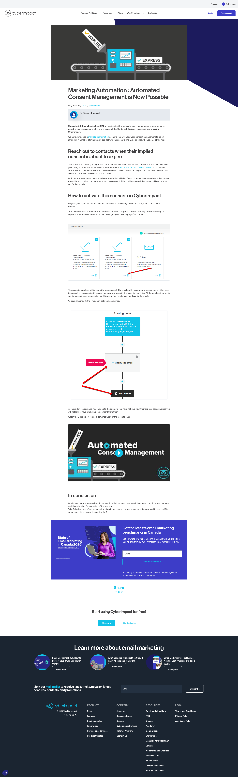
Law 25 (149, 746)
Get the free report (152, 561)
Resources (107, 13)
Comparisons (152, 731)
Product (93, 705)
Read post (61, 669)
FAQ (148, 716)
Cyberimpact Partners (127, 726)
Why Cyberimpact (134, 13)
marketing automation (98, 137)
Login (210, 13)
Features (91, 716)
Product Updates (95, 736)
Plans (89, 711)
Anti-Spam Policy (183, 721)
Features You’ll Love (89, 13)
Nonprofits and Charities (157, 750)
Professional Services (97, 731)
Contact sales (129, 623)
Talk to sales (231, 4)
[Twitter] (119, 592)
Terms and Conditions (185, 711)
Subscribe (195, 689)
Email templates (94, 721)
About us (121, 711)
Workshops (151, 736)
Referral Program (125, 731)
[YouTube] (73, 715)
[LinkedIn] (122, 592)
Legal (179, 705)
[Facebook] (116, 592)
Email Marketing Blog (156, 711)
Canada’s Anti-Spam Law (157, 741)
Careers (120, 721)
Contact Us (152, 13)
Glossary (150, 721)
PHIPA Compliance (155, 765)
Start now (106, 623)
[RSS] (76, 715)
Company (123, 705)
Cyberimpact (94, 105)
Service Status (153, 755)
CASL (84, 105)
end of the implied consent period (135, 167)
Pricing (120, 13)
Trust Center (152, 760)
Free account (226, 13)
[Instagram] (70, 715)
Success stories (124, 716)
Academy (150, 726)
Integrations (92, 726)
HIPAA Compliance (155, 770)
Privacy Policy (182, 716)
